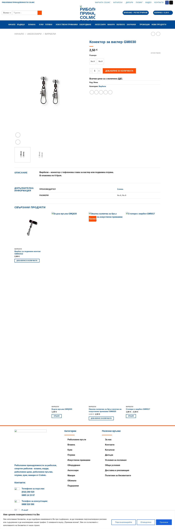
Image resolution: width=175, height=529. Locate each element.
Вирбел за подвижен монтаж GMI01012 (27, 252)
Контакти (158, 2)
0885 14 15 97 (28, 495)
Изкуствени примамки (67, 25)
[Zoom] (17, 142)
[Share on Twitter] (96, 92)
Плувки (48, 25)
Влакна (31, 25)
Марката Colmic (102, 2)
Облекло (120, 25)
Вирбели (50, 33)
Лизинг (139, 2)
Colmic (120, 189)
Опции (57, 416)
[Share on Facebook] (92, 92)
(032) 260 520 (28, 492)
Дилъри (129, 2)
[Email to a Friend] (101, 92)
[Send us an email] (171, 2)
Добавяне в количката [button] (27, 260)
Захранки (131, 25)
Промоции (145, 25)
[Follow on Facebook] (167, 2)
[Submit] (40, 13)
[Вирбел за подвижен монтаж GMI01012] (31, 229)
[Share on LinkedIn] (110, 92)
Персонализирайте (123, 522)
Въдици (21, 25)
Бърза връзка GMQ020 (62, 409)
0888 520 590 (28, 504)
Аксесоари (100, 25)
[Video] (17, 134)
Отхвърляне (146, 522)
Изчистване (156, 53)
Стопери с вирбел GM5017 (138, 409)
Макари (111, 25)
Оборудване (85, 25)
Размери (92, 55)
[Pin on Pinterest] (106, 92)
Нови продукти (159, 25)
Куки (41, 25)
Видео (148, 2)
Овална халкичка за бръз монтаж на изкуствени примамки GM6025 (105, 410)
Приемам (164, 522)
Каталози (118, 2)
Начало (12, 25)
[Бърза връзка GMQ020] (69, 308)
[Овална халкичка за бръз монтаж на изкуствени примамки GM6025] (106, 308)
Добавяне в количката (119, 71)
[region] (87, 520)
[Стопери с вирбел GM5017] (143, 308)
